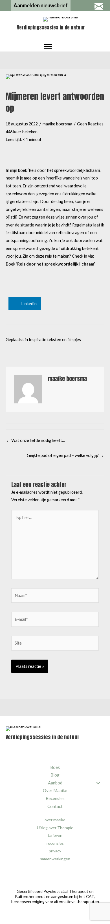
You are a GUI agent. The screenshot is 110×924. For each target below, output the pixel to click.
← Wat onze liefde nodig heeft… (35, 440)
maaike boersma (57, 123)
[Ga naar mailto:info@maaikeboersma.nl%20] (98, 7)
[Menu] (47, 47)
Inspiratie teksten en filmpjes (55, 339)
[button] (41, 5)
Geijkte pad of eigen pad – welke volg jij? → (65, 455)
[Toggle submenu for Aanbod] (98, 783)
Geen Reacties (90, 123)
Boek (50, 264)
